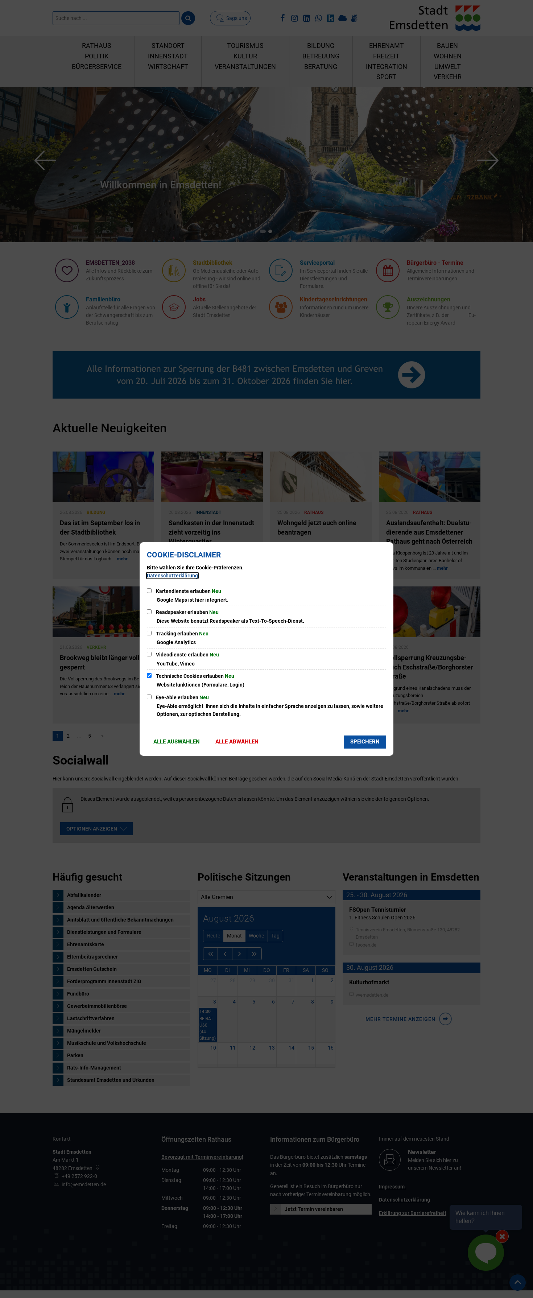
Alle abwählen (237, 741)
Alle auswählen (176, 741)
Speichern (365, 741)
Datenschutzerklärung (172, 575)
